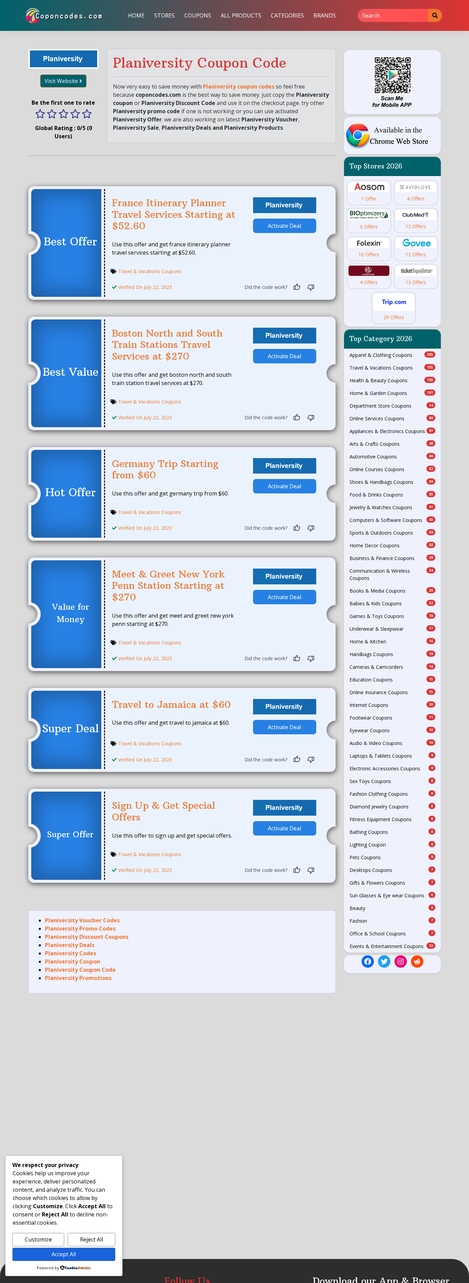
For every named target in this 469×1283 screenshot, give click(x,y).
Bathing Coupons (391, 832)
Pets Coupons (391, 857)
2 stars (52, 115)
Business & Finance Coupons (391, 558)
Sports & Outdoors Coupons (391, 532)
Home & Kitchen (391, 641)
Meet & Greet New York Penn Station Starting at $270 (168, 585)
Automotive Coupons (391, 456)
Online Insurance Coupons (391, 692)
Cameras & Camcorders (391, 667)
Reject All (91, 1239)
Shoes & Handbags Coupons (391, 482)
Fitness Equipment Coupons (391, 819)
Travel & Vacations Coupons (149, 271)
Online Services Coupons (391, 418)
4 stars (75, 115)
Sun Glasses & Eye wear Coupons (391, 895)
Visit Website (62, 81)
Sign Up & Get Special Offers (163, 811)
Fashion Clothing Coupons (391, 794)
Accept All (64, 1254)
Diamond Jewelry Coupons (391, 806)
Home (136, 15)
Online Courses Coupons (391, 469)
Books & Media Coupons (391, 590)
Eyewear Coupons (391, 730)
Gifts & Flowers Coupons (391, 882)
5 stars (87, 115)
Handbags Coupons (391, 654)
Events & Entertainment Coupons (391, 946)
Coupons (197, 15)
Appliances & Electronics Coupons (391, 431)
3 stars (63, 115)
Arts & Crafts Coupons (391, 444)
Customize (38, 1239)
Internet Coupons (391, 705)
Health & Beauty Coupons (391, 380)
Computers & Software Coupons (391, 520)
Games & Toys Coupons (391, 616)
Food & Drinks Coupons (391, 494)
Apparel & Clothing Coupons (391, 355)
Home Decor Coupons (391, 545)
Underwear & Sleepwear (391, 629)
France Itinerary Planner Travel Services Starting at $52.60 (174, 214)
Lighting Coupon (391, 844)
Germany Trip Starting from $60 (165, 469)
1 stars (40, 115)
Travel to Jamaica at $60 (171, 705)
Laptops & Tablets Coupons (391, 756)
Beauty (391, 908)
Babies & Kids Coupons (391, 603)
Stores (164, 15)
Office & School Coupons (391, 933)
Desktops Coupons (391, 870)
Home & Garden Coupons (391, 393)
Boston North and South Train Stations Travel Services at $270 (167, 344)
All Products (241, 15)
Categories (287, 15)
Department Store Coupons (391, 406)
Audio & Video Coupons (391, 743)
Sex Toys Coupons (391, 781)
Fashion (391, 921)
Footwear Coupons (391, 717)
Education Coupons (391, 679)
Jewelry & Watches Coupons (391, 507)
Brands (324, 15)
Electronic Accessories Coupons (391, 768)
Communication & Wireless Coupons (391, 574)
